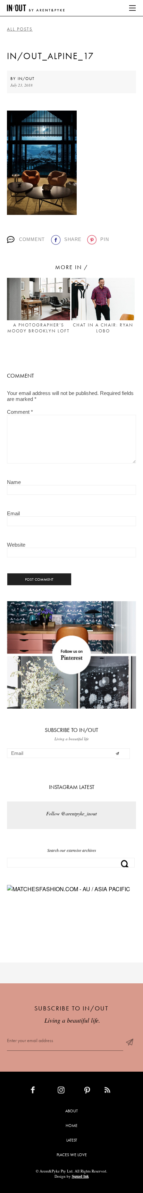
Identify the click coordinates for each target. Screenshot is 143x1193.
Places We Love (72, 1155)
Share (73, 239)
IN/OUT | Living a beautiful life (36, 8)
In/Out (26, 78)
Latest (71, 1140)
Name (14, 482)
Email (13, 513)
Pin (104, 239)
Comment (32, 239)
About (71, 1111)
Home (71, 1125)
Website (16, 545)
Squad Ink (80, 1176)
